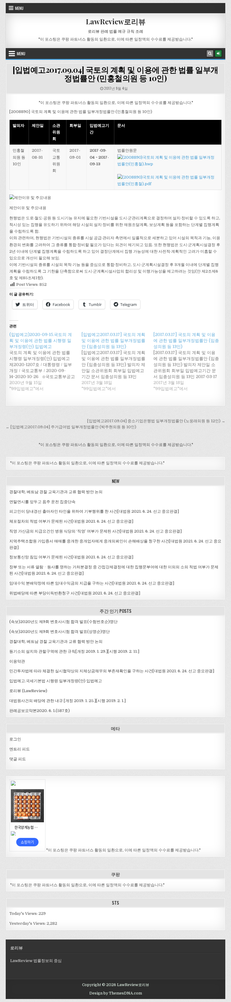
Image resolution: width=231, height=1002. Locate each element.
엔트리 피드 (19, 749)
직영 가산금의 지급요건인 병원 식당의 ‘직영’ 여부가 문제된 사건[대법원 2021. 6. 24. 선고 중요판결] (95, 531)
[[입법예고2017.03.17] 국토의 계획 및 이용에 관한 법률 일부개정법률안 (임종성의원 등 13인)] (117, 361)
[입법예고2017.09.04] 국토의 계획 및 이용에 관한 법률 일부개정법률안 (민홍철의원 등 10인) (115, 74)
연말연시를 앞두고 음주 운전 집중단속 (42, 501)
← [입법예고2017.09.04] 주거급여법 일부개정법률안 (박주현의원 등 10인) (71, 427)
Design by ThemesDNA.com (115, 993)
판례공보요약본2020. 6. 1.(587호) (39, 710)
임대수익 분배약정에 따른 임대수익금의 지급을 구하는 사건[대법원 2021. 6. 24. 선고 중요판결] (91, 583)
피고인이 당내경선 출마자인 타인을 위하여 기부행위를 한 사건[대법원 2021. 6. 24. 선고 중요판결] (94, 511)
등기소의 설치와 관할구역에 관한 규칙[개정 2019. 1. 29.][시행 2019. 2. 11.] (74, 651)
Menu (19, 8)
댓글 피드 (17, 759)
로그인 (15, 739)
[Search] (210, 53)
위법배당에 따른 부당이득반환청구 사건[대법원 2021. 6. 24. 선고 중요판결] (74, 593)
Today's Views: (23, 913)
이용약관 (17, 661)
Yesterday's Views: (28, 923)
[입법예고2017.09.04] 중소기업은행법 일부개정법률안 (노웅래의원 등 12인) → (156, 421)
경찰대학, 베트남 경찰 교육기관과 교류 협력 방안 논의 (56, 492)
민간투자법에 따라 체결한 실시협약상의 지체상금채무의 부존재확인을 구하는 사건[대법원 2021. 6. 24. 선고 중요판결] (111, 671)
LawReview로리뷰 (116, 21)
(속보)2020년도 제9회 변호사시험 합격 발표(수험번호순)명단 (63, 621)
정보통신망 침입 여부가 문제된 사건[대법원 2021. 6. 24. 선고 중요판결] (71, 557)
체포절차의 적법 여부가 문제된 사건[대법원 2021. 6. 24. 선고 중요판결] (71, 521)
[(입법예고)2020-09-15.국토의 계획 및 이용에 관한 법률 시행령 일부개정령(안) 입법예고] (45, 361)
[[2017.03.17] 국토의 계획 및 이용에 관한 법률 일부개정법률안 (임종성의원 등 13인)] (189, 361)
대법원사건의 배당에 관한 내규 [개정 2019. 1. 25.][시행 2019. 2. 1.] (67, 700)
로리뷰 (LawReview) (28, 691)
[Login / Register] (218, 53)
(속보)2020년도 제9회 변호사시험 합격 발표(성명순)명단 (59, 631)
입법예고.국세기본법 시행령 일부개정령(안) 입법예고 (55, 681)
